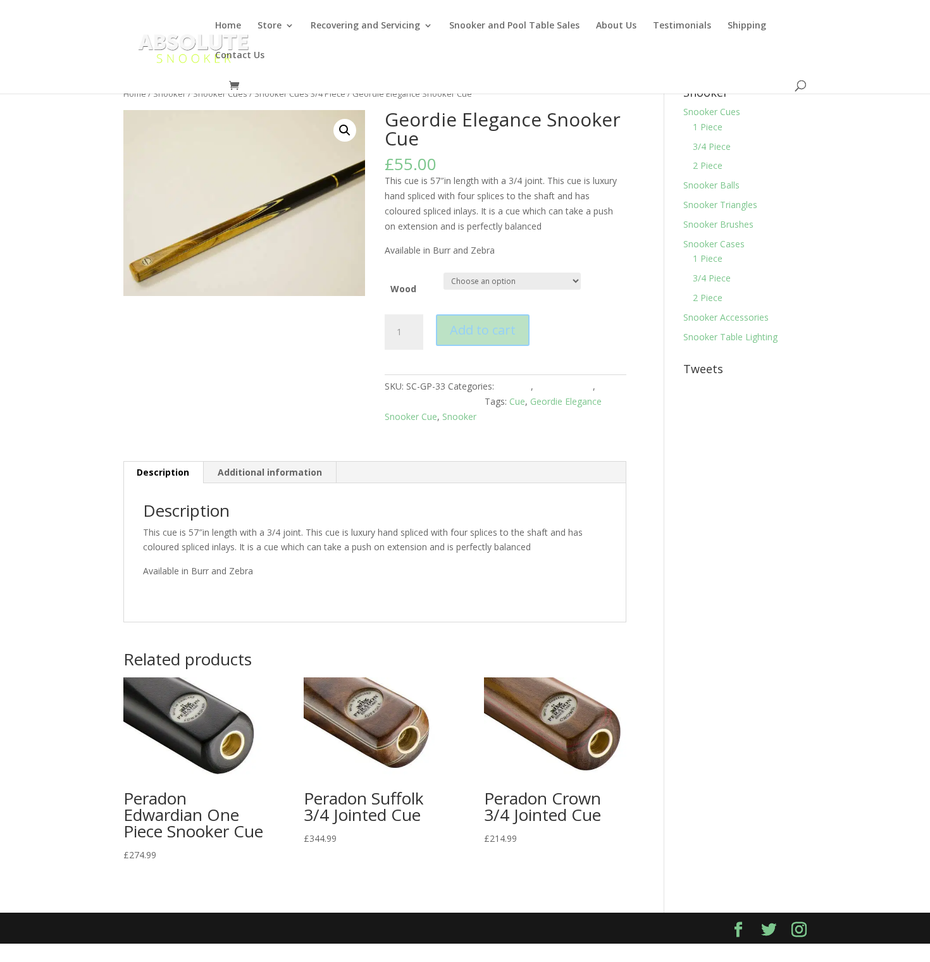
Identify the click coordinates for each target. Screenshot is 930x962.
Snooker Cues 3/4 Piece (299, 93)
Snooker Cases (714, 244)
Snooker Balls (711, 185)
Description (163, 472)
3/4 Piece (712, 146)
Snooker (169, 93)
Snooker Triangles (720, 205)
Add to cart (483, 329)
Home (228, 26)
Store (269, 26)
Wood (403, 289)
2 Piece (707, 165)
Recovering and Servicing (365, 26)
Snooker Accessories (726, 317)
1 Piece (707, 127)
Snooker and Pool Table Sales (514, 26)
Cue (517, 401)
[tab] (163, 472)
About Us (616, 26)
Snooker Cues (220, 93)
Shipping (747, 26)
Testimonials (682, 26)
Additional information (270, 472)
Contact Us (239, 56)
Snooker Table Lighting (730, 337)
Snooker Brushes (718, 224)
